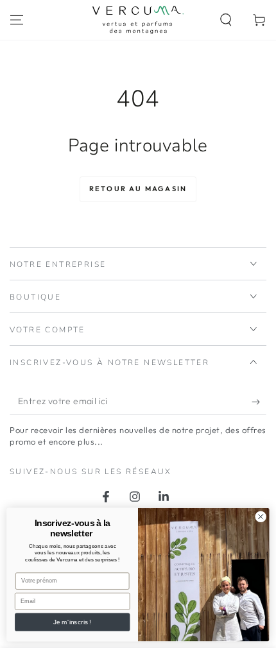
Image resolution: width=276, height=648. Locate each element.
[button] (226, 20)
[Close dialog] (260, 516)
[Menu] (16, 20)
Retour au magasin (138, 188)
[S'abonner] (259, 402)
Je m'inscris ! (72, 622)
